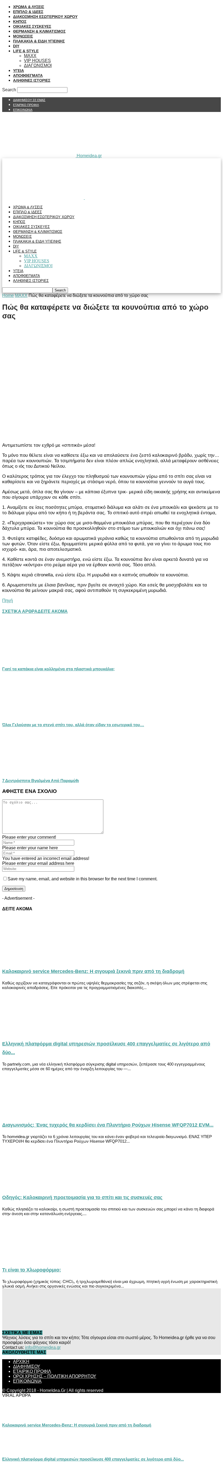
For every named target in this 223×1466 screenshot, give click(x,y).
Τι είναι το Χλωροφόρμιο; (31, 1270)
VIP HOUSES (37, 60)
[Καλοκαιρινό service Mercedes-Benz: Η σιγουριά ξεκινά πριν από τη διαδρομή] (46, 959)
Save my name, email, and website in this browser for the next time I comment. (82, 879)
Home (8, 295)
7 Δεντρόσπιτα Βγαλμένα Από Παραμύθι (40, 780)
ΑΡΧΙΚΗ (21, 1361)
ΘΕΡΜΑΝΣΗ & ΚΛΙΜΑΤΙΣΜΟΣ (39, 31)
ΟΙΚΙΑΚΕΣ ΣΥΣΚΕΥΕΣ (32, 26)
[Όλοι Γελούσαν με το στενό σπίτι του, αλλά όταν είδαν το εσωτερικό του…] (31, 715)
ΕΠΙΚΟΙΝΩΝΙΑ (22, 109)
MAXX (30, 55)
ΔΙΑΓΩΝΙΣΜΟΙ (38, 65)
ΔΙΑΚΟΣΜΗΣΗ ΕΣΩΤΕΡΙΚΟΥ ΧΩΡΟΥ (45, 16)
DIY (16, 46)
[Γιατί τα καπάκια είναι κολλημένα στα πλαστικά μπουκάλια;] (31, 659)
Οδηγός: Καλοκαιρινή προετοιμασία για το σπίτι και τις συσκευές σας (82, 1197)
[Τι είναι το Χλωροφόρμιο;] (46, 1258)
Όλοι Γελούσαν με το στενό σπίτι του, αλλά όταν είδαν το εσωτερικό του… (73, 724)
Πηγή (7, 600)
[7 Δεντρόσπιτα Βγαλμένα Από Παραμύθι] (31, 771)
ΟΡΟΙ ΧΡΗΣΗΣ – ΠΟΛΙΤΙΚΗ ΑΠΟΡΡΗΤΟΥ (54, 1376)
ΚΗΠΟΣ (19, 21)
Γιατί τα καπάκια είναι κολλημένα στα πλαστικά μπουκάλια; (58, 669)
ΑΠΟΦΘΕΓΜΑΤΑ (28, 75)
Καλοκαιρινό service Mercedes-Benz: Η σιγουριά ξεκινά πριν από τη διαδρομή (93, 971)
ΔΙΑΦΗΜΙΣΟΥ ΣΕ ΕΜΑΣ (29, 100)
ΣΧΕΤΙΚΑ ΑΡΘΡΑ (20, 611)
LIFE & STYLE (26, 51)
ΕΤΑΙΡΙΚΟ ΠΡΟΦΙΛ (26, 105)
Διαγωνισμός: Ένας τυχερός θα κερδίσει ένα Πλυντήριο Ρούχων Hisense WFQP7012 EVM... (107, 1125)
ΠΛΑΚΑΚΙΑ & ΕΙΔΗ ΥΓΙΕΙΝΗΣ (39, 41)
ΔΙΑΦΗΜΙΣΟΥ (26, 1366)
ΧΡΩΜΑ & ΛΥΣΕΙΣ (28, 7)
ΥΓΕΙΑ (18, 70)
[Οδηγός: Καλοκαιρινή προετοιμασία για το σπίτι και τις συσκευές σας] (46, 1185)
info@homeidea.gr (43, 1347)
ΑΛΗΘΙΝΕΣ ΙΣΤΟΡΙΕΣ (31, 80)
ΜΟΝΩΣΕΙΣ (23, 36)
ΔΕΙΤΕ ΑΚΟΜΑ (53, 611)
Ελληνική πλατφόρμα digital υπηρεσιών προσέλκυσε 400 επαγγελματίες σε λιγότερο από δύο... (93, 1459)
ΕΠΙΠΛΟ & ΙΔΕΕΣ (28, 12)
